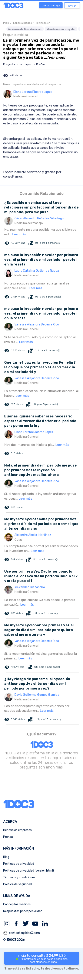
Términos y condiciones (19, 877)
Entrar (72, 5)
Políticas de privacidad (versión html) (28, 870)
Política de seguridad (17, 884)
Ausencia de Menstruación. (25, 29)
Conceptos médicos (17, 904)
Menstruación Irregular (61, 29)
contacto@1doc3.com (21, 933)
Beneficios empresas (17, 830)
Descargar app (51, 5)
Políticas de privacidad (18, 864)
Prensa (8, 837)
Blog (6, 857)
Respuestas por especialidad (22, 911)
